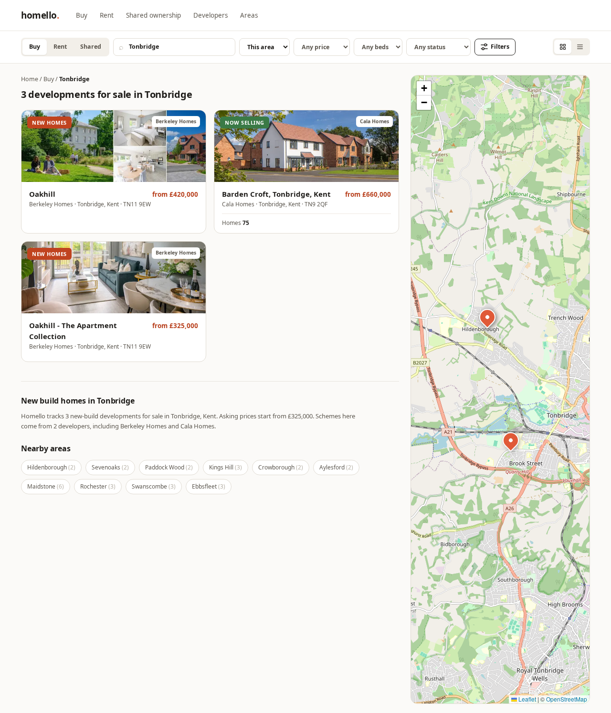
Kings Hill (225, 467)
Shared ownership (153, 15)
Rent (107, 15)
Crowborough (280, 467)
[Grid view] (562, 47)
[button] (512, 441)
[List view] (580, 47)
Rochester (98, 486)
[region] (500, 389)
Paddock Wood (169, 467)
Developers (210, 15)
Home (29, 79)
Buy (81, 15)
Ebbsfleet (208, 486)
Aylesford (336, 467)
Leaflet (526, 699)
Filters (500, 47)
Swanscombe (154, 486)
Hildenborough (51, 467)
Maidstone (45, 486)
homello (40, 15)
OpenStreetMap (566, 699)
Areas (249, 15)
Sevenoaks (110, 467)
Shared (90, 47)
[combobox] (174, 47)
